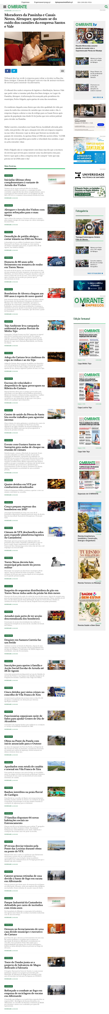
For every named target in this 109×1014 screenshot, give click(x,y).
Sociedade (7, 10)
